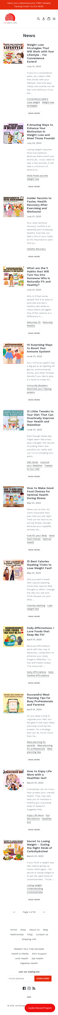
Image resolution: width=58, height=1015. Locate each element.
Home (13, 929)
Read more (34, 113)
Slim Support (39, 953)
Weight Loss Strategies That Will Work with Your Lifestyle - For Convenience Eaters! (40, 53)
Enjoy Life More (35, 815)
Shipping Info (29, 939)
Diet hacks (32, 462)
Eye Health (37, 958)
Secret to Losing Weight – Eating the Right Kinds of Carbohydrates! (39, 846)
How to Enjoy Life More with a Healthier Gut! (39, 775)
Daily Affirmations (36, 672)
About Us (34, 929)
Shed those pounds (37, 175)
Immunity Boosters (37, 385)
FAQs (30, 934)
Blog (45, 929)
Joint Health (21, 958)
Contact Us (42, 934)
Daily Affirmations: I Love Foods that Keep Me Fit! (40, 631)
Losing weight (34, 885)
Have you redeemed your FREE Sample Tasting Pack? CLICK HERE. (29, 5)
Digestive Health (29, 963)
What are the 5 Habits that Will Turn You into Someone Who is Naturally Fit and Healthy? (39, 276)
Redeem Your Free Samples (29, 949)
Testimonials (17, 934)
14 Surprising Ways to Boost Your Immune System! (39, 348)
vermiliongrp (20, 1006)
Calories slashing (36, 605)
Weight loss (33, 179)
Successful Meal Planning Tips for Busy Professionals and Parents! (40, 699)
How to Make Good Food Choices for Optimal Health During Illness (40, 493)
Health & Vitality (20, 953)
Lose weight (33, 102)
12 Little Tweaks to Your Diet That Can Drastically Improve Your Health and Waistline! (40, 418)
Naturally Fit (34, 322)
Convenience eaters (37, 99)
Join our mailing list (29, 972)
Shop (23, 929)
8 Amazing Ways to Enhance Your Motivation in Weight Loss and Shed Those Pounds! (41, 131)
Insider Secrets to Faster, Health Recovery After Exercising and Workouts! (39, 204)
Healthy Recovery (36, 249)
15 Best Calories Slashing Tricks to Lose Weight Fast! (39, 565)
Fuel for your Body (37, 535)
